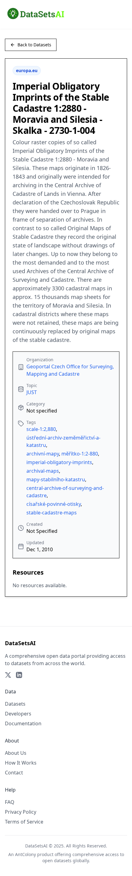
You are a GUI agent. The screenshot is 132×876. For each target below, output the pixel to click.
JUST (31, 392)
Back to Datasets (34, 45)
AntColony (25, 854)
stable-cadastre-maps (51, 512)
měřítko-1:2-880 (79, 453)
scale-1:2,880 (41, 429)
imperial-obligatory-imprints (59, 462)
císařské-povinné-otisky (53, 504)
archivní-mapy (42, 453)
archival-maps (42, 470)
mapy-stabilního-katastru (55, 479)
